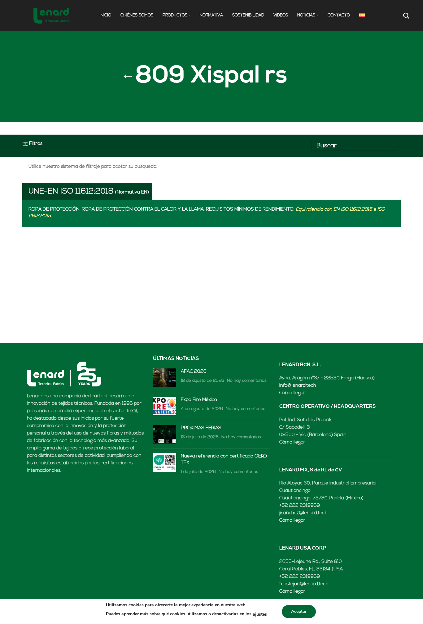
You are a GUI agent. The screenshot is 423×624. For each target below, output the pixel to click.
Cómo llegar (292, 393)
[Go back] (128, 76)
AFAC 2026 (194, 371)
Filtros (35, 143)
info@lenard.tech (297, 385)
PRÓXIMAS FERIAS (201, 428)
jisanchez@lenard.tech (303, 513)
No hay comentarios (247, 381)
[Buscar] (405, 15)
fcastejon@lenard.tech (303, 584)
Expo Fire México (199, 400)
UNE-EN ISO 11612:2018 (71, 191)
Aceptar (299, 611)
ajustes (260, 614)
